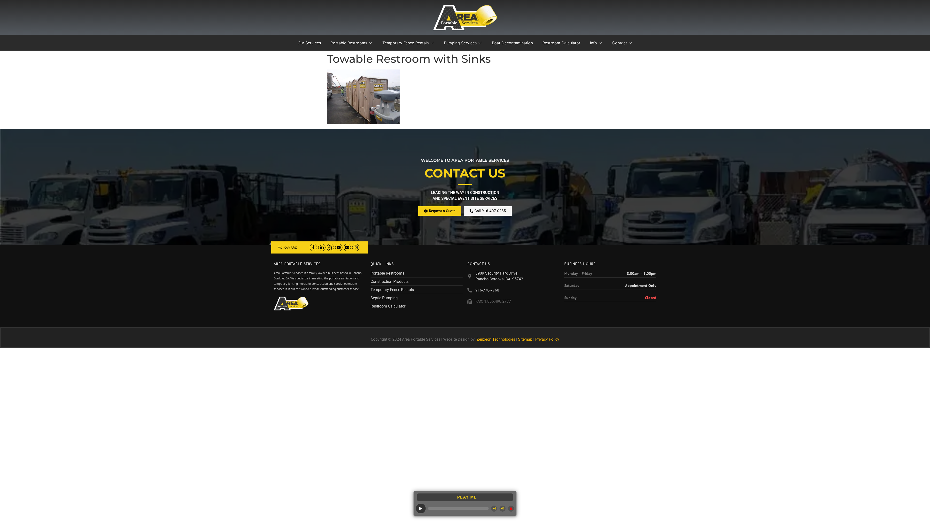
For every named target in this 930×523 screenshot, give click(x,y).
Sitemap (525, 339)
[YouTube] (338, 247)
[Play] (421, 508)
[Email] (347, 247)
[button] (494, 509)
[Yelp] (330, 247)
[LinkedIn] (322, 247)
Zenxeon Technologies (496, 339)
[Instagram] (355, 247)
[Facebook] (313, 247)
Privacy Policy (547, 339)
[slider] (458, 508)
